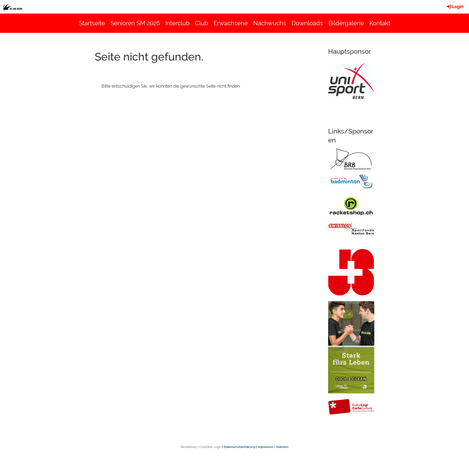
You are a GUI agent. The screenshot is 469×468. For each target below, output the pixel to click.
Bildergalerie (346, 23)
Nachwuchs (269, 23)
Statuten (282, 447)
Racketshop (188, 447)
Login (458, 6)
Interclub (177, 23)
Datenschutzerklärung (239, 447)
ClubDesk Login (210, 447)
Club (201, 23)
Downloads (307, 23)
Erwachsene (231, 23)
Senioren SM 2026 (135, 23)
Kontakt (379, 23)
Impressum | (267, 447)
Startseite (92, 23)
